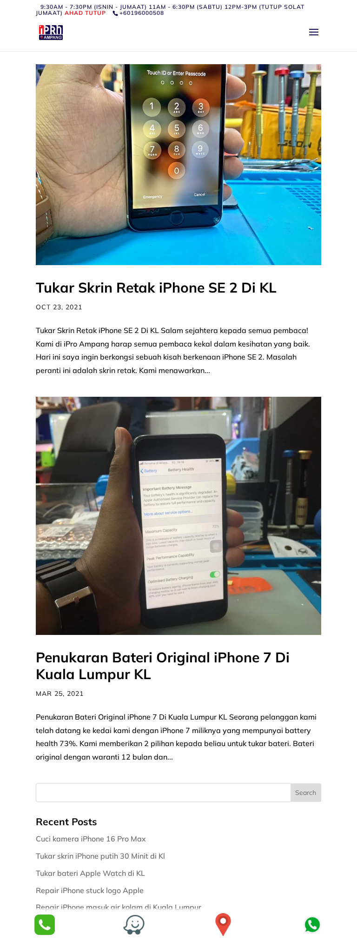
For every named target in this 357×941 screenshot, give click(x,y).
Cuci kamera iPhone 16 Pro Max (92, 838)
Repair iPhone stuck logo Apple (90, 890)
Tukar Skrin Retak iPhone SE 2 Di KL (156, 287)
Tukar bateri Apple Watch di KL (91, 873)
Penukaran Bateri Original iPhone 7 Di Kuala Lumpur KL (163, 665)
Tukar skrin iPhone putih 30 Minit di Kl (101, 856)
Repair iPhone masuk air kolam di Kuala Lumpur (119, 907)
